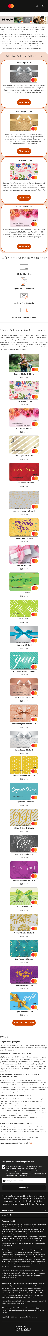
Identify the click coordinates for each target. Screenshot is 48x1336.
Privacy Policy (22, 1175)
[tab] (24, 1210)
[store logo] (11, 6)
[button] (4, 6)
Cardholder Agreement (34, 1290)
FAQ (30, 1143)
